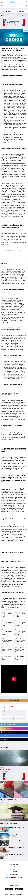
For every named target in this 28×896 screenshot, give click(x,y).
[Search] (26, 1)
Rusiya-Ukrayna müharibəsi (9, 6)
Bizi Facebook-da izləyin (8, 735)
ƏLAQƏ (14, 866)
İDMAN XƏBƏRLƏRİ (14, 700)
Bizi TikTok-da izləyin (7, 732)
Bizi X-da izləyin (6, 739)
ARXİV (14, 869)
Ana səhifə (21, 15)
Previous (1, 6)
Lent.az (3, 65)
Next (26, 6)
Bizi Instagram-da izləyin (8, 728)
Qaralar (10, 191)
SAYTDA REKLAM (14, 864)
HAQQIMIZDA (14, 871)
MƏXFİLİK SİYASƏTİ (14, 874)
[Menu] (2, 2)
